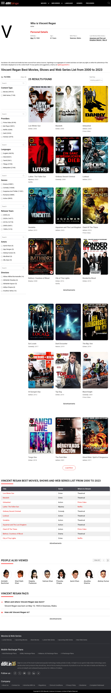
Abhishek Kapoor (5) (10, 284)
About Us (5, 685)
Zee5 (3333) (7, 133)
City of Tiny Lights (9, 538)
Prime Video (82, 502)
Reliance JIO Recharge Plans (48, 653)
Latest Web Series (48, 640)
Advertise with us (29, 685)
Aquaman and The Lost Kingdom (14, 525)
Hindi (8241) (7, 157)
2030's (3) (6, 215)
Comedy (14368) (8, 188)
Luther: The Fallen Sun (11, 507)
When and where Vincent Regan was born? (24, 602)
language (69, 3)
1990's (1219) (7, 229)
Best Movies (35, 640)
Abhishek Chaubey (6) (10, 280)
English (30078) (8, 153)
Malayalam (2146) (9, 168)
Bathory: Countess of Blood (13, 534)
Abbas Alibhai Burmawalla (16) (13, 276)
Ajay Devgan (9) (8, 249)
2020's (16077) (8, 218)
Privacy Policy (71, 685)
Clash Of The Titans (10, 529)
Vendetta (6, 520)
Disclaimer (82, 685)
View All (97, 560)
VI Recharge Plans (67, 653)
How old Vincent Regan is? (17, 612)
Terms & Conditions (56, 685)
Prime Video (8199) (9, 122)
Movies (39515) (8, 92)
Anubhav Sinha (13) (9, 291)
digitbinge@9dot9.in (63, 65)
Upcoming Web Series (65, 640)
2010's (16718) (8, 222)
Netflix (80, 507)
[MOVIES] (48, 3)
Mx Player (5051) (9, 126)
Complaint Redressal (97, 685)
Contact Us (16, 685)
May (32, 38)
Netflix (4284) (7, 130)
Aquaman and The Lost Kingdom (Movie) (98, 39)
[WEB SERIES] (61, 3)
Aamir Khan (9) (8, 246)
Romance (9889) (8, 195)
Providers (90, 3)
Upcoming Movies (21, 640)
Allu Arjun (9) (7, 260)
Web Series (55, 3)
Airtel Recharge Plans (9, 653)
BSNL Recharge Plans (27, 653)
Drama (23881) (8, 184)
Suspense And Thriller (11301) (13, 191)
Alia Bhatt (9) (7, 256)
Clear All (23, 77)
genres (79, 3)
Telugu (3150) (7, 164)
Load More (69, 468)
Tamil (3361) (7, 160)
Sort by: (92, 77)
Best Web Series (81, 640)
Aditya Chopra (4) (9, 287)
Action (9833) (7, 198)
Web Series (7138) (9, 95)
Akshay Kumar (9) (9, 253)
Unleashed (6, 502)
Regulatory (42, 685)
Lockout (6, 516)
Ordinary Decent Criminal (12, 511)
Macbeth (6, 498)
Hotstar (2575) (8, 137)
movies (43, 3)
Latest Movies (7, 640)
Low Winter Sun (8, 493)
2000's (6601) (7, 226)
